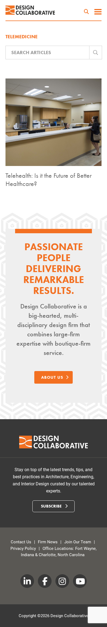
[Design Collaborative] (30, 10)
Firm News (48, 541)
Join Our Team (77, 541)
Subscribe (52, 506)
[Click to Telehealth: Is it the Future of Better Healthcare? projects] (53, 122)
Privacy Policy (23, 548)
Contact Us (21, 541)
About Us (52, 377)
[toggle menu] (98, 12)
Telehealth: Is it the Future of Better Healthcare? (48, 179)
